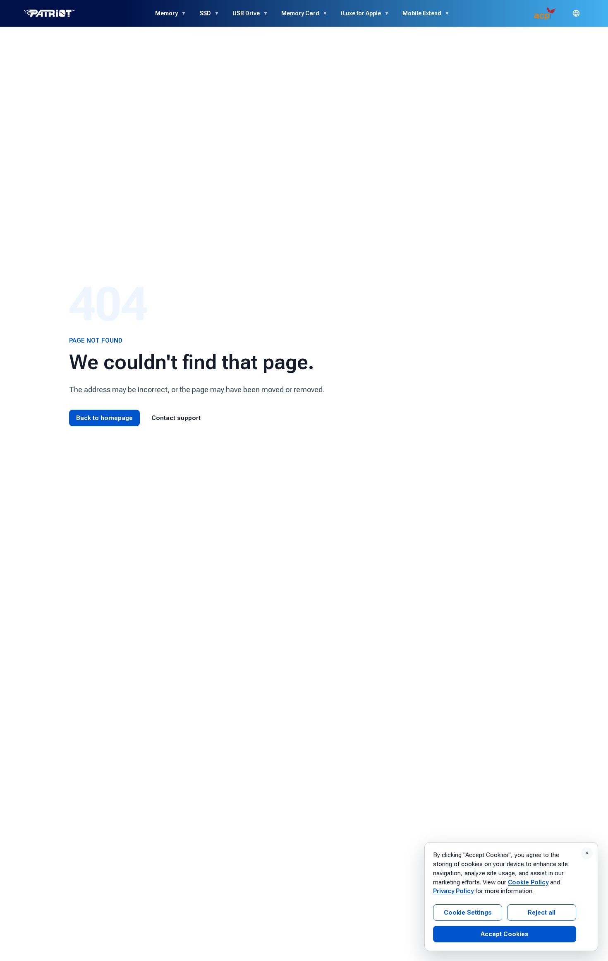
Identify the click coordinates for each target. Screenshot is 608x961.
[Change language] (576, 13)
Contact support (176, 418)
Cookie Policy (528, 882)
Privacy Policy (453, 891)
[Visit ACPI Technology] (544, 13)
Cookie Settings (468, 912)
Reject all (541, 912)
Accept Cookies (505, 934)
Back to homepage (104, 418)
